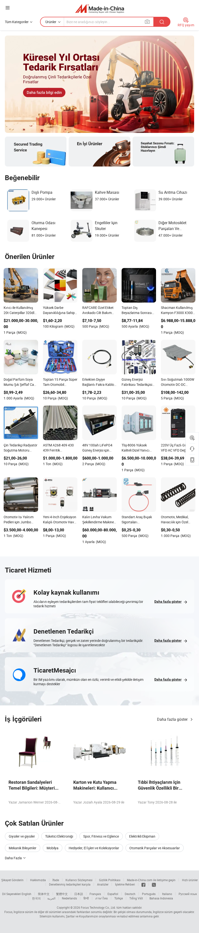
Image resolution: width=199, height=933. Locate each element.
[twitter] (154, 884)
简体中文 (44, 894)
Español (113, 894)
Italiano (167, 894)
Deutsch (130, 894)
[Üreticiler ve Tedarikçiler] (99, 8)
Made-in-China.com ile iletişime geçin (151, 880)
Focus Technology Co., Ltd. (98, 907)
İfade (55, 880)
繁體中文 (62, 894)
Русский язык (188, 894)
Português (149, 894)
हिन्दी (86, 898)
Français (95, 894)
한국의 (36, 898)
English (26, 894)
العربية (51, 898)
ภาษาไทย (101, 898)
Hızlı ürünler (190, 880)
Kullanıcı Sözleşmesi (79, 880)
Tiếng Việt (136, 898)
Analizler (102, 884)
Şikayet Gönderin (12, 880)
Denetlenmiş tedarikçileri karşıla (70, 884)
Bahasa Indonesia (161, 898)
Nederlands (69, 898)
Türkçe (118, 898)
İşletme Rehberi (125, 884)
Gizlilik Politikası (109, 880)
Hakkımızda (38, 880)
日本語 (78, 894)
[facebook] (143, 884)
